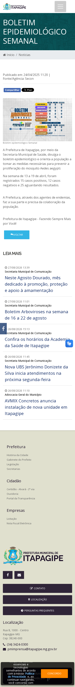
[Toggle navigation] (60, 6)
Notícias (24, 55)
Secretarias (13, 469)
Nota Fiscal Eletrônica (19, 523)
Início (10, 55)
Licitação (12, 518)
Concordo (54, 673)
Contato (39, 588)
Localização (38, 599)
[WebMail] (19, 575)
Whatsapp (48, 91)
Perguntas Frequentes (38, 610)
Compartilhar (12, 90)
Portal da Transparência (21, 498)
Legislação (13, 464)
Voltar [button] (18, 234)
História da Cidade (17, 455)
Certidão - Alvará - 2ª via (20, 489)
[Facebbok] (7, 575)
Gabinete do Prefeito (19, 459)
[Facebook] (3, 328)
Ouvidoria (12, 494)
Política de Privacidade (21, 675)
